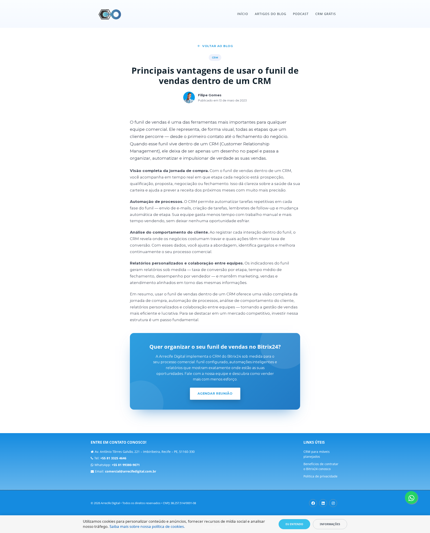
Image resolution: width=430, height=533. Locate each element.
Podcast (301, 14)
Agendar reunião (215, 393)
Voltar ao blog (217, 46)
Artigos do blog (270, 14)
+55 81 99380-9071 (126, 465)
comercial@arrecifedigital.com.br (130, 471)
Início (242, 14)
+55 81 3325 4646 (113, 458)
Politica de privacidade (320, 476)
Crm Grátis (325, 14)
